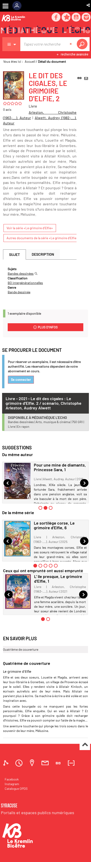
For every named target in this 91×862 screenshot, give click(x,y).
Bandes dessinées (21, 273)
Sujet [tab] (14, 254)
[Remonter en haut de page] (85, 745)
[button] (88, 5)
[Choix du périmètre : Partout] (11, 44)
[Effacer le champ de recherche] (71, 44)
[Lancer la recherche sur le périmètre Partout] (83, 44)
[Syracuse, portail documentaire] (45, 30)
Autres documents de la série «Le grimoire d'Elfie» (42, 238)
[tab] (6, 763)
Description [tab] (43, 254)
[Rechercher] (36, 273)
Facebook (12, 779)
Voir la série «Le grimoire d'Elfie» (30, 228)
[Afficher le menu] (5, 6)
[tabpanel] (40, 280)
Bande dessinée (19, 292)
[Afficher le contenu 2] (40, 566)
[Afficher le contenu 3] (50, 508)
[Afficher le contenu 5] (56, 566)
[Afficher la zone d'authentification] (18, 6)
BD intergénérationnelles (25, 283)
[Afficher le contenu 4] (50, 566)
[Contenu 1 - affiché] (35, 566)
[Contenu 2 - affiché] (45, 508)
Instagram (12, 784)
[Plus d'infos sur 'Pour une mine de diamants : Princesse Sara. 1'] (17, 481)
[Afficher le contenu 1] (40, 508)
